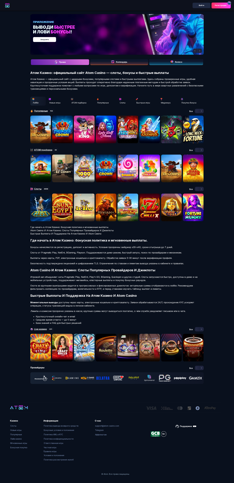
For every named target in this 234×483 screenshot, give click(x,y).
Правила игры (49, 451)
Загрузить (120, 38)
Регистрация (220, 5)
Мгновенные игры (18, 443)
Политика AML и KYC (53, 434)
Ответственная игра (53, 443)
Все (191, 111)
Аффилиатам (101, 434)
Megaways (165, 103)
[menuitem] (19, 426)
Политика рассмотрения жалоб (59, 459)
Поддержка (186, 426)
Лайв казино (16, 439)
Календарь (121, 62)
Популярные (103, 103)
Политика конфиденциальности (59, 439)
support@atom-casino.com (107, 426)
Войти (201, 5)
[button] (195, 51)
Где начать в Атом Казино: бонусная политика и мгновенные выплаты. (69, 227)
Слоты (123, 103)
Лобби (35, 103)
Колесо (178, 62)
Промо (62, 62)
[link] (41, 378)
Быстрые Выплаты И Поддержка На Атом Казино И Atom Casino (65, 233)
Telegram (99, 430)
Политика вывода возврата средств (61, 426)
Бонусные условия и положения (59, 430)
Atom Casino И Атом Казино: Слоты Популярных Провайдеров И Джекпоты (72, 230)
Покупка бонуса (188, 103)
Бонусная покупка (18, 447)
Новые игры (55, 103)
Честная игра (50, 447)
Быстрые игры (143, 103)
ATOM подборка (79, 103)
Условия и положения (54, 455)
